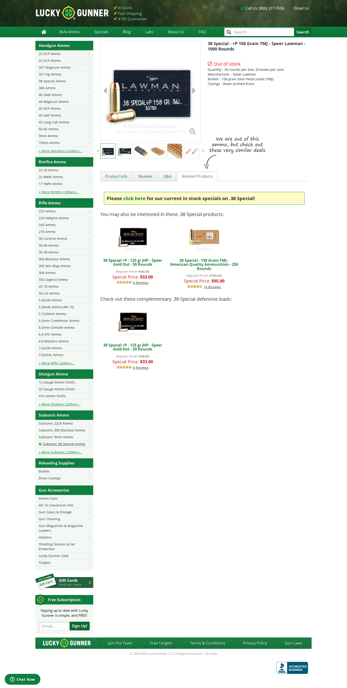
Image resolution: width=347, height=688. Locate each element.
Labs (149, 31)
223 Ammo (47, 211)
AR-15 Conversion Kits (56, 505)
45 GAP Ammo (50, 115)
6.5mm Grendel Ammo (56, 327)
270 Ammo (47, 231)
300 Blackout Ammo (54, 259)
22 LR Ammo (48, 170)
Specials (101, 31)
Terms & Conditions (207, 643)
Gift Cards (70, 582)
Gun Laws (293, 643)
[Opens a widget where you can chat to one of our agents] (22, 680)
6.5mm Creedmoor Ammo (59, 320)
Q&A (167, 176)
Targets (45, 562)
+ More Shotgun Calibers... (60, 404)
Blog (127, 31)
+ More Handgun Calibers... (60, 151)
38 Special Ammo (52, 81)
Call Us (264, 8)
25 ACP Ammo (50, 53)
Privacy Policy (255, 643)
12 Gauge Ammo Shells (57, 382)
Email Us (301, 8)
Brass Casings (50, 478)
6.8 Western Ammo (54, 341)
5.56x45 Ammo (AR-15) (56, 307)
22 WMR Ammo (51, 177)
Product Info (116, 176)
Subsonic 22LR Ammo (56, 423)
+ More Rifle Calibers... (56, 363)
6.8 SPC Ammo (50, 334)
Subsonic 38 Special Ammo (64, 444)
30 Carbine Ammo (53, 238)
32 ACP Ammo (50, 60)
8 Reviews (140, 282)
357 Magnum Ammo (55, 67)
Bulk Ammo (69, 31)
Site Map (211, 653)
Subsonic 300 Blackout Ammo (62, 430)
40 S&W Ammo (50, 95)
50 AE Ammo (49, 129)
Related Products (197, 176)
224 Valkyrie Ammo (54, 218)
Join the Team (120, 643)
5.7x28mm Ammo (52, 314)
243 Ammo (47, 225)
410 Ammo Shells (52, 396)
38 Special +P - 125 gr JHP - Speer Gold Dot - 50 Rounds (132, 262)
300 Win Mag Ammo (54, 266)
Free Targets (161, 643)
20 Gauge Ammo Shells (57, 389)
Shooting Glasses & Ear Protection (57, 546)
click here (134, 198)
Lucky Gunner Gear (54, 555)
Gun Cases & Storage (55, 512)
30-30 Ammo (49, 252)
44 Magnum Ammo (54, 101)
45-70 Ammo (49, 286)
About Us (176, 31)
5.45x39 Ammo (50, 300)
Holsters (45, 537)
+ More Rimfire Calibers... (59, 192)
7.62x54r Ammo (51, 355)
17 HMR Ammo (50, 183)
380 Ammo (47, 88)
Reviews (145, 176)
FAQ (202, 31)
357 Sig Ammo (50, 74)
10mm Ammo (49, 142)
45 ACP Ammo (50, 108)
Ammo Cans (48, 498)
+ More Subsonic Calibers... (60, 452)
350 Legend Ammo (53, 279)
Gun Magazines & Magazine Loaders (61, 528)
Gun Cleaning (49, 519)
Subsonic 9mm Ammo (56, 437)
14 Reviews (212, 287)
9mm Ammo (48, 136)
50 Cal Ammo (49, 293)
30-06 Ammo (49, 245)
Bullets (44, 471)
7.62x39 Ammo (50, 348)
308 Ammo (47, 272)
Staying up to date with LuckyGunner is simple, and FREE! (64, 613)
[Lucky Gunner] (43, 32)
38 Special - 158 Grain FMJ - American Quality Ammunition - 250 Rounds (204, 264)
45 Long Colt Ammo (54, 122)
